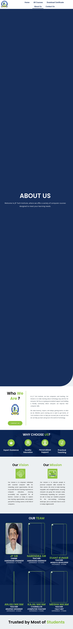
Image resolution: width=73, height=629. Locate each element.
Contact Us (50, 6)
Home (27, 2)
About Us (38, 6)
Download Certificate (55, 2)
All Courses (38, 2)
